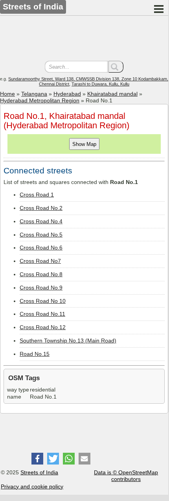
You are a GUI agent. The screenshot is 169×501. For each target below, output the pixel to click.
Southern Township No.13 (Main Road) (68, 340)
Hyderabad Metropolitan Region (39, 100)
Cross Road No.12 (43, 327)
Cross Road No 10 (43, 301)
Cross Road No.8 (41, 274)
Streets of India (39, 472)
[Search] (115, 67)
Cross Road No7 (40, 261)
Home (7, 94)
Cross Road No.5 (41, 234)
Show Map (84, 144)
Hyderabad (67, 94)
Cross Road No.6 (41, 247)
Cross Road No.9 (41, 287)
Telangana (34, 94)
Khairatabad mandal (112, 94)
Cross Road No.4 (41, 221)
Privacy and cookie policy (32, 486)
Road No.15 (35, 354)
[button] (37, 459)
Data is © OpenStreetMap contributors (126, 475)
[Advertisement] (84, 39)
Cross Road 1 (37, 194)
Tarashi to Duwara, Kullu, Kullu (100, 84)
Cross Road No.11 (42, 314)
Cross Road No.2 (41, 208)
